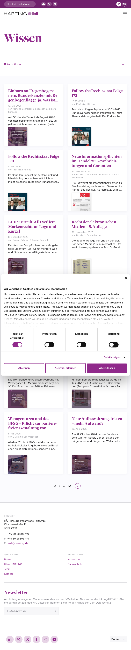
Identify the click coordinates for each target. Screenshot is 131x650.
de (119, 4)
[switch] (49, 344)
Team (7, 569)
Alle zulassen (107, 368)
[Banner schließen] (126, 278)
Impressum (74, 559)
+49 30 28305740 (18, 534)
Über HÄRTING (13, 564)
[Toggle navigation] (125, 14)
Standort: (11, 4)
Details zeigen (112, 357)
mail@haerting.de (18, 543)
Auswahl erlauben (65, 368)
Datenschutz (75, 564)
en (124, 4)
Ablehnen (24, 368)
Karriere (8, 574)
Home (7, 559)
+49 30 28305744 (18, 538)
